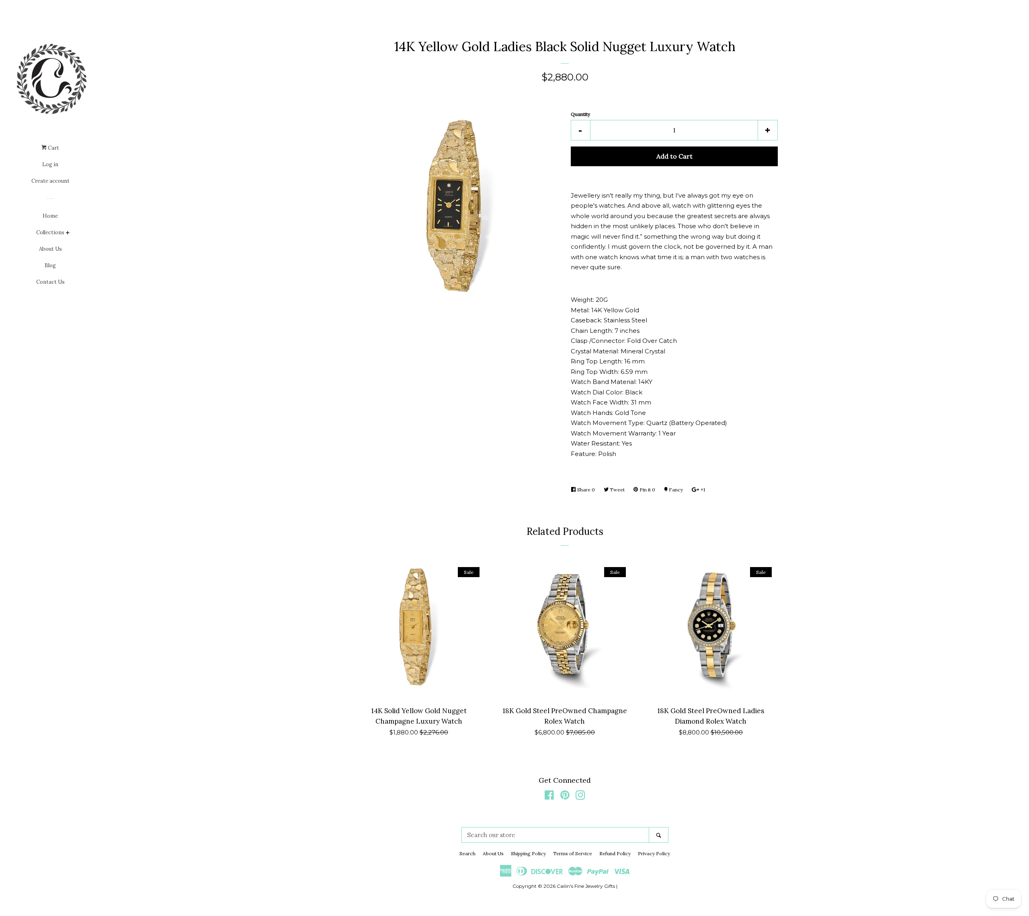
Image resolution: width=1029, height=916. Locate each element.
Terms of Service (572, 853)
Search (467, 853)
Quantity (580, 114)
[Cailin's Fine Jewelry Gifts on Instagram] (580, 796)
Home (50, 215)
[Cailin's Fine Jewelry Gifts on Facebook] (549, 796)
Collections (50, 232)
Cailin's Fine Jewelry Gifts (586, 886)
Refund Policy (615, 853)
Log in (50, 164)
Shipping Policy (528, 853)
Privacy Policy (654, 853)
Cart (53, 147)
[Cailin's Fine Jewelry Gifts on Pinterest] (565, 796)
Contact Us (50, 282)
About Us (50, 249)
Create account (50, 180)
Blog (50, 265)
